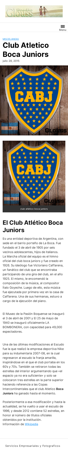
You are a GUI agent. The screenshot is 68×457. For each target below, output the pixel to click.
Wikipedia (31, 424)
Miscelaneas (11, 39)
